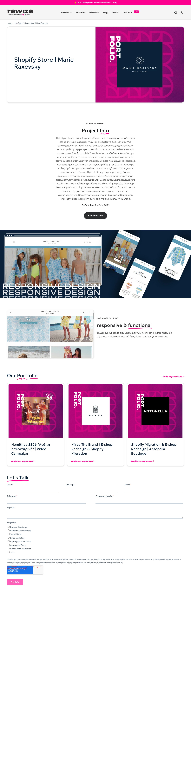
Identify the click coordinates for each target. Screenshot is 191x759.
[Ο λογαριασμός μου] (181, 12)
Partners (94, 12)
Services (65, 12)
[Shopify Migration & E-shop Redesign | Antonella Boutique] (155, 411)
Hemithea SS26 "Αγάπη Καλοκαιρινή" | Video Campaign (30, 449)
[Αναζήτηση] (176, 12)
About (115, 12)
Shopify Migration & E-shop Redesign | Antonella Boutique (153, 449)
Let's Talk (127, 12)
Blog (105, 12)
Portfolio (80, 12)
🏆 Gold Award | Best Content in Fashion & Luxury (95, 2)
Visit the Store (95, 215)
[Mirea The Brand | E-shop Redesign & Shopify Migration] (96, 411)
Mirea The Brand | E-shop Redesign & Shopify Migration (92, 449)
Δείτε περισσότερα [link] (172, 377)
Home (9, 23)
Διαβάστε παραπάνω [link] (22, 461)
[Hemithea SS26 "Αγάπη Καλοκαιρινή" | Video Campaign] (36, 411)
